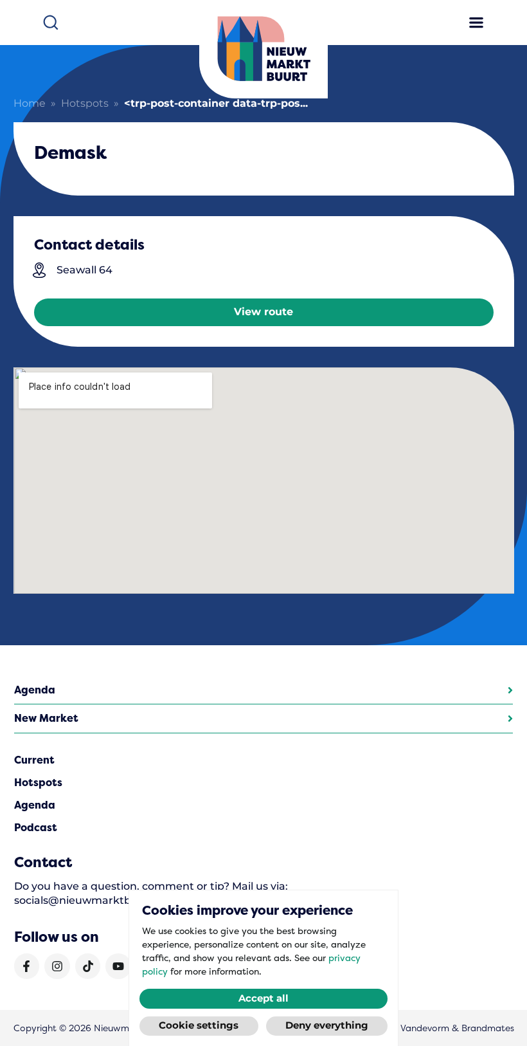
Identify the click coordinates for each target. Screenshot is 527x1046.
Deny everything (326, 1025)
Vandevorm (424, 1028)
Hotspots (85, 103)
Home (29, 103)
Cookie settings (198, 1025)
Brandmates (487, 1028)
